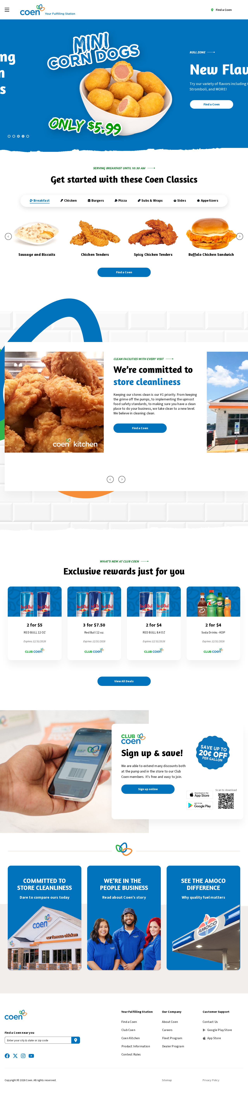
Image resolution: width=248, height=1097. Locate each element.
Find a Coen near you (19, 1033)
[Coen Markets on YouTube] (31, 1055)
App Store (214, 1038)
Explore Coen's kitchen (41, 459)
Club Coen (128, 1030)
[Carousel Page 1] (9, 136)
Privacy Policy (211, 1080)
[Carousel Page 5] (27, 136)
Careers (167, 1030)
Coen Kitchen (130, 1038)
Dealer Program (173, 1046)
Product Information (135, 1046)
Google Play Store (219, 1030)
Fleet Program (172, 1038)
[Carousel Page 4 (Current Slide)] (23, 136)
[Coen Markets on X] (15, 1055)
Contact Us (210, 1022)
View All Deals (124, 681)
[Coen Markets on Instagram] (23, 1055)
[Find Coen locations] (75, 1040)
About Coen (170, 1022)
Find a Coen (224, 9)
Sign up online (148, 789)
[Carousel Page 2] (13, 136)
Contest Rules (131, 1054)
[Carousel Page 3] (18, 136)
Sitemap (167, 1080)
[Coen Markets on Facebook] (7, 1055)
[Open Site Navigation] (7, 9)
